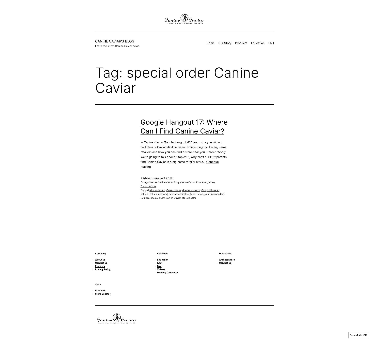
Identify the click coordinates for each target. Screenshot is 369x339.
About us (100, 259)
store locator (189, 197)
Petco (200, 194)
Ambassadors (227, 259)
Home (211, 43)
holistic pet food (159, 194)
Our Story (224, 43)
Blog (159, 266)
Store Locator (103, 293)
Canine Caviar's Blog (114, 41)
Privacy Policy (103, 269)
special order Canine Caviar (166, 197)
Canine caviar (173, 190)
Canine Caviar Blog (168, 182)
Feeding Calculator (167, 272)
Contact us (101, 262)
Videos (161, 269)
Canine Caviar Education (193, 182)
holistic (144, 194)
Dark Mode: (356, 335)
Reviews (100, 266)
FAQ (271, 43)
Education (258, 43)
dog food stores (191, 190)
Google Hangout (210, 190)
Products (241, 43)
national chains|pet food (182, 194)
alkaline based (157, 190)
